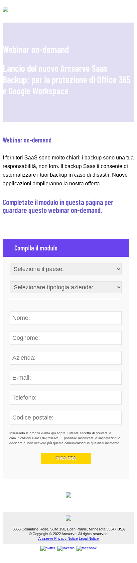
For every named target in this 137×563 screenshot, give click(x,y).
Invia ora (66, 458)
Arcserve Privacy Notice (58, 538)
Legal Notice (89, 538)
